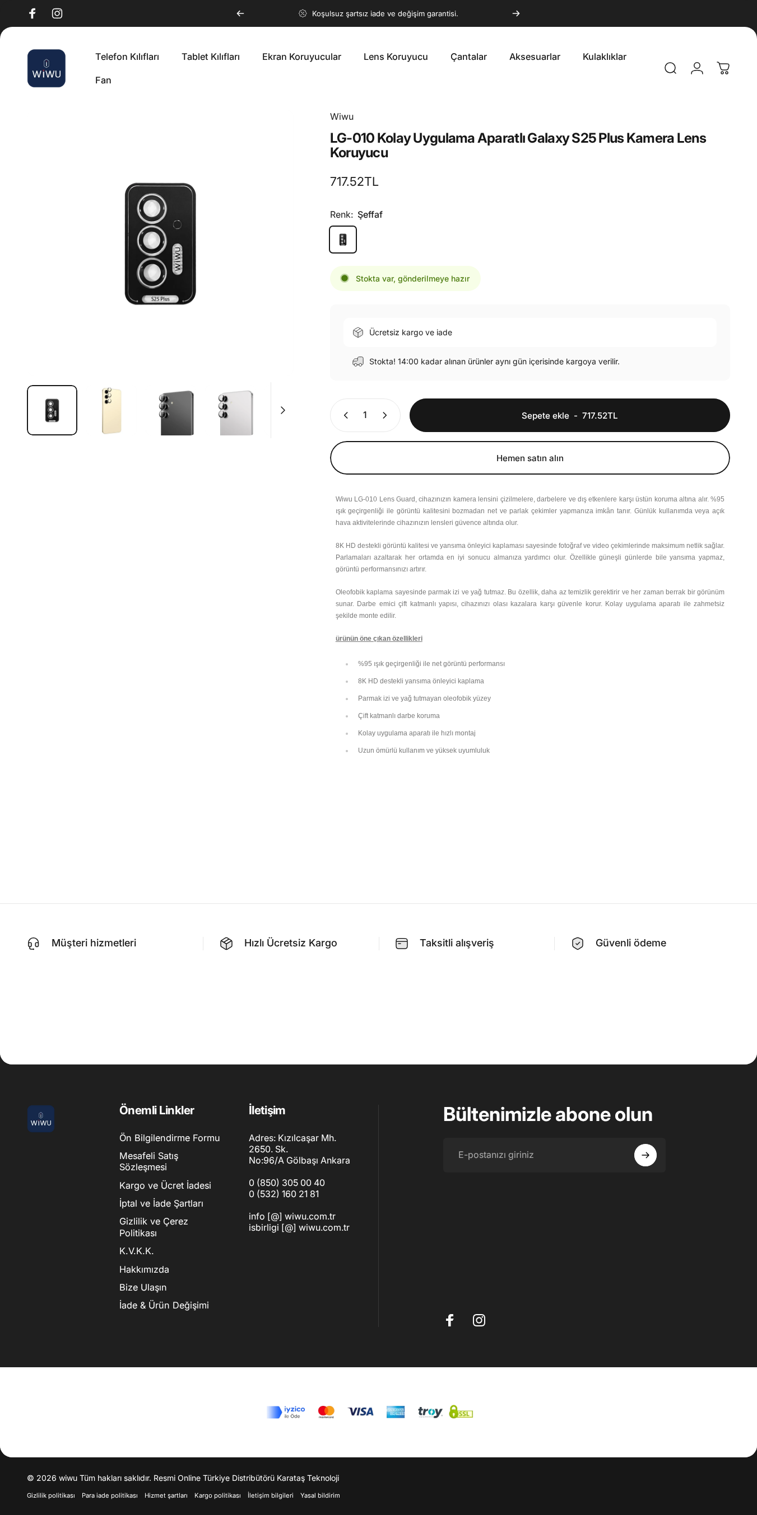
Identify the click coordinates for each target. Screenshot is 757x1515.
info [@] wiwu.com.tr (292, 1216)
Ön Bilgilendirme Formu (169, 1137)
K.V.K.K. (136, 1250)
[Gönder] (645, 1155)
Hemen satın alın (530, 458)
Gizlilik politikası (51, 1495)
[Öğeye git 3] (171, 410)
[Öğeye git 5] (289, 410)
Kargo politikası (217, 1495)
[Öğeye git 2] (111, 410)
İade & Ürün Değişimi (164, 1305)
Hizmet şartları (166, 1495)
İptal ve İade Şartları (161, 1203)
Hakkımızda (144, 1269)
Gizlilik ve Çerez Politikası (153, 1227)
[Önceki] (240, 13)
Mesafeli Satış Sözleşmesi (148, 1161)
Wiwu (342, 116)
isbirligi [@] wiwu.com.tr (299, 1227)
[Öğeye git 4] (230, 410)
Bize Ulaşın (143, 1287)
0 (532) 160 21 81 (284, 1193)
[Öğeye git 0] (52, 410)
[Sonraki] (516, 13)
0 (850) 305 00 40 (287, 1182)
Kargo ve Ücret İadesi (165, 1185)
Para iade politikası (110, 1495)
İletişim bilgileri (271, 1495)
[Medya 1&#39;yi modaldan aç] (160, 243)
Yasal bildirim (320, 1495)
